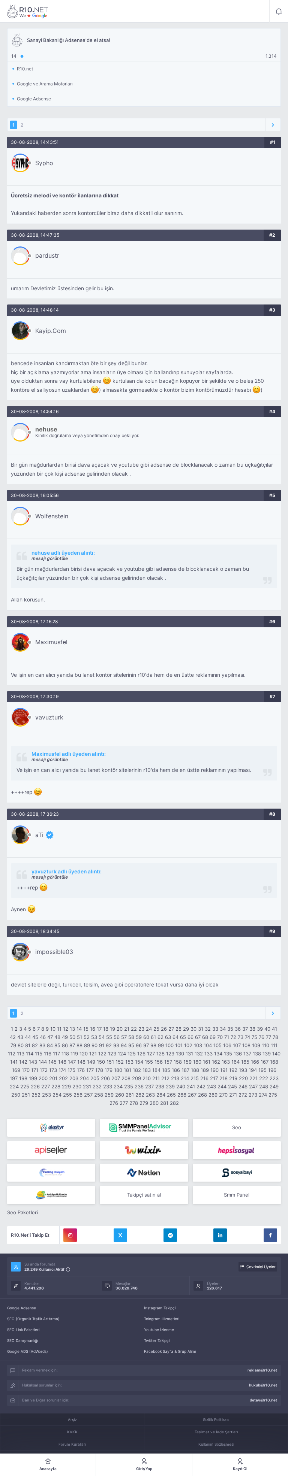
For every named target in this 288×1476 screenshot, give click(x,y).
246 (243, 1086)
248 (263, 1086)
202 (63, 1078)
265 (171, 1095)
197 (14, 1078)
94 (124, 1045)
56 (117, 1037)
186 (176, 1070)
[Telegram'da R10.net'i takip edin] (170, 1235)
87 (72, 1045)
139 (266, 1054)
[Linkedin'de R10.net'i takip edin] (220, 1235)
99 (161, 1045)
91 (101, 1045)
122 (102, 1054)
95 (131, 1045)
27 (171, 1029)
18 (105, 1029)
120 (84, 1054)
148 (81, 1062)
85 (57, 1045)
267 (192, 1095)
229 (66, 1086)
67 (198, 1037)
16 (92, 1029)
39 (260, 1029)
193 (243, 1070)
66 (191, 1037)
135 (228, 1054)
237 (149, 1086)
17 (99, 1029)
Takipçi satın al (144, 1195)
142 (23, 1062)
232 (97, 1086)
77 (268, 1037)
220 (243, 1078)
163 (226, 1062)
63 (168, 1037)
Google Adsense (21, 1308)
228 (55, 1086)
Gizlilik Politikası (216, 1419)
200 (43, 1078)
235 (128, 1086)
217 (214, 1078)
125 (132, 1054)
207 (115, 1078)
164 (235, 1062)
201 (53, 1078)
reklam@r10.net (262, 1370)
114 (29, 1054)
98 (153, 1045)
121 (93, 1054)
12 (65, 1029)
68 (205, 1037)
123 (112, 1054)
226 (35, 1086)
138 (257, 1054)
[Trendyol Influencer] (144, 1150)
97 (146, 1045)
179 (108, 1070)
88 (79, 1045)
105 (217, 1045)
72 (233, 1037)
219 (233, 1078)
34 (223, 1029)
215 (194, 1078)
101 (179, 1045)
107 (237, 1045)
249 (274, 1086)
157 (168, 1062)
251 (26, 1095)
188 (195, 1070)
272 (242, 1095)
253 (46, 1095)
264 (160, 1095)
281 (164, 1103)
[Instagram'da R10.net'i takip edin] (70, 1235)
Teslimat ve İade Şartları (216, 1432)
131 (189, 1054)
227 (45, 1086)
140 (276, 1054)
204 (84, 1078)
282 (174, 1103)
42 (13, 1037)
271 (233, 1095)
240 (180, 1086)
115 (38, 1054)
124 (122, 1054)
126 (141, 1054)
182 (137, 1070)
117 (56, 1054)
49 (65, 1037)
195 (262, 1070)
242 (201, 1086)
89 (87, 1045)
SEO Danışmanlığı (22, 1340)
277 (124, 1103)
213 (175, 1078)
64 (175, 1037)
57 (124, 1037)
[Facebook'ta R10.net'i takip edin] (270, 1235)
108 (246, 1045)
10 (53, 1029)
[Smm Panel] (51, 1150)
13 (72, 1029)
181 (127, 1070)
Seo (236, 1127)
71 (226, 1037)
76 (261, 1037)
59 (139, 1037)
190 (214, 1070)
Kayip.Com (50, 331)
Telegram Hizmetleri (161, 1318)
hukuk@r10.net (263, 1385)
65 (183, 1037)
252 (36, 1095)
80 (21, 1045)
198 (23, 1078)
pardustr (47, 255)
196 (272, 1070)
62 (161, 1037)
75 (254, 1037)
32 (208, 1029)
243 (211, 1086)
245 (232, 1086)
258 (98, 1095)
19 (112, 1029)
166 (255, 1062)
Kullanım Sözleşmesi (216, 1444)
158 (178, 1062)
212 (165, 1078)
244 (222, 1086)
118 (65, 1054)
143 (33, 1062)
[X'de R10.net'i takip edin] (120, 1235)
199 (33, 1078)
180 (118, 1070)
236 (139, 1086)
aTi (39, 835)
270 (223, 1095)
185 (166, 1070)
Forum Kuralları (72, 1444)
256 (78, 1095)
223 (274, 1078)
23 (141, 1029)
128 (160, 1054)
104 (208, 1045)
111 (274, 1045)
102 (188, 1045)
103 (198, 1045)
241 (191, 1086)
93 (116, 1045)
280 (154, 1103)
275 (272, 1095)
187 (185, 1070)
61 (153, 1037)
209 (136, 1078)
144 (43, 1062)
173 (53, 1070)
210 (146, 1078)
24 (149, 1029)
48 (57, 1037)
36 (238, 1029)
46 (43, 1037)
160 (197, 1062)
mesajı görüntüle (50, 558)
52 (87, 1037)
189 (205, 1070)
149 (91, 1062)
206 (105, 1078)
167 (264, 1062)
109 (256, 1045)
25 (156, 1029)
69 (213, 1037)
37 (245, 1029)
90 (95, 1045)
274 (263, 1095)
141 (14, 1062)
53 (94, 1037)
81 (27, 1045)
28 (179, 1029)
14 (79, 1029)
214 (185, 1078)
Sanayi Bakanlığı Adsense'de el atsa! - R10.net (27, 11)
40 (267, 1029)
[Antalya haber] (51, 1195)
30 (193, 1029)
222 (263, 1078)
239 (170, 1086)
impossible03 (54, 952)
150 (101, 1062)
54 (102, 1037)
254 (57, 1095)
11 (59, 1029)
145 (52, 1062)
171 (34, 1070)
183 (146, 1070)
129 (170, 1054)
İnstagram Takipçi (160, 1308)
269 (213, 1095)
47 (50, 1037)
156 (158, 1062)
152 (120, 1062)
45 (35, 1037)
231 (87, 1086)
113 (20, 1054)
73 (240, 1037)
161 (206, 1062)
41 (274, 1029)
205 (94, 1078)
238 (159, 1086)
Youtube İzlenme (159, 1329)
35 (230, 1029)
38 (252, 1029)
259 (109, 1095)
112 (11, 1054)
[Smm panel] (144, 1128)
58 (131, 1037)
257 (88, 1095)
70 (220, 1037)
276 (114, 1103)
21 (126, 1029)
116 (47, 1054)
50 (72, 1037)
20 (120, 1029)
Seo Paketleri (22, 1212)
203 (73, 1078)
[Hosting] (51, 1128)
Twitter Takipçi (157, 1340)
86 (65, 1045)
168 (274, 1062)
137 (247, 1054)
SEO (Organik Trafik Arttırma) (33, 1318)
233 (107, 1086)
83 (42, 1045)
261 (130, 1095)
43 (20, 1037)
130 (180, 1054)
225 (24, 1086)
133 (208, 1054)
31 (200, 1029)
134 (218, 1054)
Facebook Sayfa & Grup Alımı (170, 1351)
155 (149, 1062)
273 (253, 1095)
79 (13, 1045)
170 (26, 1070)
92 (109, 1045)
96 (139, 1045)
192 (233, 1070)
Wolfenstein (51, 516)
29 (186, 1029)
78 (275, 1037)
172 (44, 1070)
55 (109, 1037)
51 (79, 1037)
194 (253, 1070)
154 (139, 1062)
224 (14, 1086)
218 (223, 1078)
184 (156, 1070)
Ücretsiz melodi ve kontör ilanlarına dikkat (64, 195)
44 (28, 1037)
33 (215, 1029)
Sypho (44, 163)
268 (202, 1095)
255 (67, 1095)
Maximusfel (51, 642)
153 (129, 1062)
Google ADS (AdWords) (27, 1351)
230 (76, 1086)
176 (81, 1070)
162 (216, 1062)
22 (134, 1029)
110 (265, 1045)
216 (204, 1078)
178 (99, 1070)
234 (118, 1086)
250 (15, 1095)
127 (151, 1054)
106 (227, 1045)
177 (90, 1070)
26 (164, 1029)
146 (62, 1062)
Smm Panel (236, 1195)
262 (139, 1095)
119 (74, 1054)
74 (247, 1037)
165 (245, 1062)
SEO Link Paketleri (23, 1329)
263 (150, 1095)
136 (238, 1054)
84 (50, 1045)
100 (169, 1045)
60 (146, 1037)
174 (62, 1070)
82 (35, 1045)
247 (253, 1086)
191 (224, 1070)
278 (133, 1103)
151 (110, 1062)
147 (72, 1062)
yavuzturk (49, 717)
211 (156, 1078)
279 (144, 1103)
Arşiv (72, 1419)
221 (253, 1078)
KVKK (72, 1432)
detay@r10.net (263, 1400)
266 (181, 1095)
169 (16, 1070)
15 (85, 1029)
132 (199, 1054)
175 (71, 1070)
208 (126, 1078)
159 (187, 1062)
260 (119, 1095)
